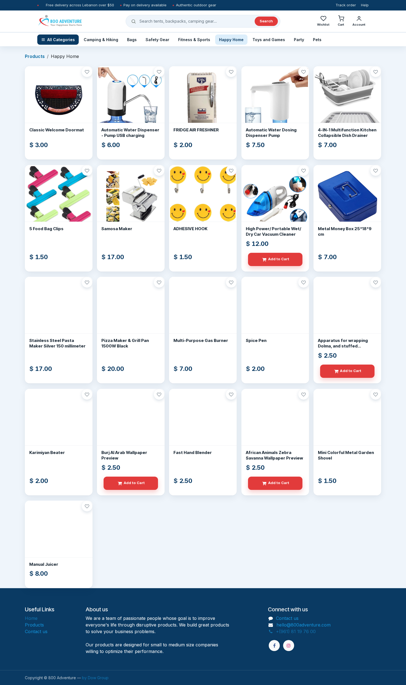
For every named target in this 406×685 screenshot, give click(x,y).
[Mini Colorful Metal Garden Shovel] (347, 422)
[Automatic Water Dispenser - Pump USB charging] (131, 100)
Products (35, 56)
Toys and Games (268, 39)
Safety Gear (157, 39)
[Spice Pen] (275, 310)
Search (266, 21)
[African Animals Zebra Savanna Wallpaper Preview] (275, 422)
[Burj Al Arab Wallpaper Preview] (131, 422)
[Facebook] (274, 645)
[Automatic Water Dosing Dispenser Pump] (275, 100)
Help (365, 5)
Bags (132, 39)
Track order (346, 5)
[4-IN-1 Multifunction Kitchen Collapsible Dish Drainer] (347, 100)
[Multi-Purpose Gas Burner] (203, 310)
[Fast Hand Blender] (203, 422)
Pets (317, 39)
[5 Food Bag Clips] (59, 199)
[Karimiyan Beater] (59, 422)
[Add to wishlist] (87, 72)
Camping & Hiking (101, 39)
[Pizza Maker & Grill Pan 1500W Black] (131, 310)
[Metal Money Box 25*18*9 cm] (347, 199)
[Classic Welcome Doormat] (59, 100)
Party (299, 39)
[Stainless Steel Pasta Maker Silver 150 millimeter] (59, 310)
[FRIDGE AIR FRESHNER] (203, 100)
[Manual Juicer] (59, 534)
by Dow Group (95, 677)
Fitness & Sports (194, 39)
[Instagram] (288, 645)
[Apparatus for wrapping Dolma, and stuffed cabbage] (347, 310)
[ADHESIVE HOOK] (203, 199)
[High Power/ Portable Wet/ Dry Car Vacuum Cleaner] (275, 199)
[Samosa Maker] (131, 199)
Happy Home (231, 39)
